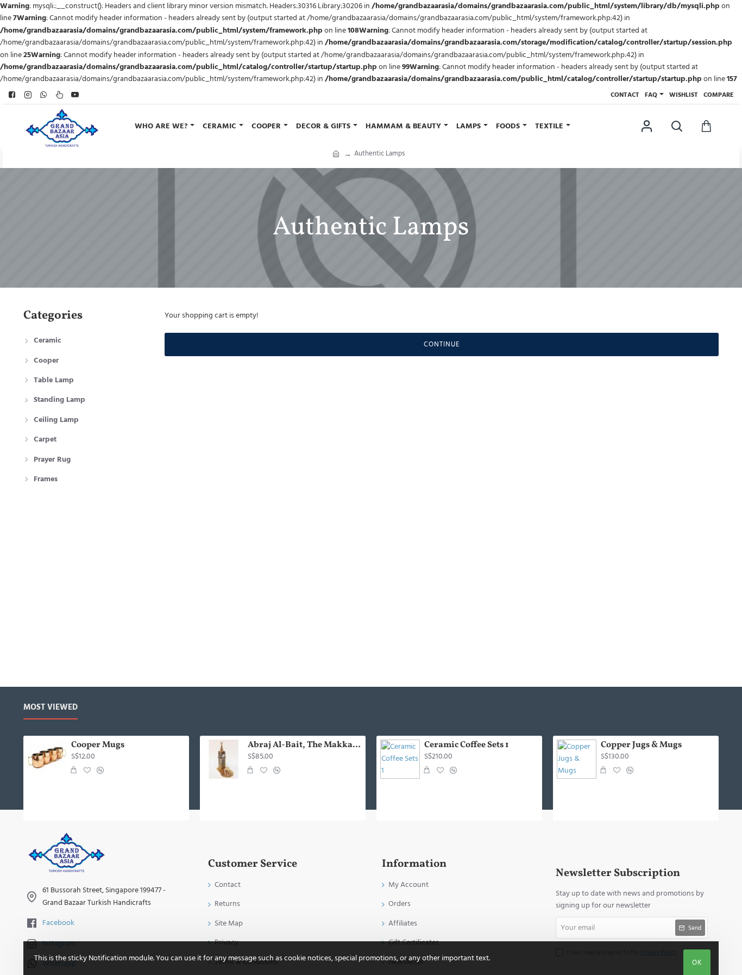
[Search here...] (676, 126)
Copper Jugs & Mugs (641, 745)
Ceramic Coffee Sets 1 (466, 745)
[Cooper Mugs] (47, 759)
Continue (442, 344)
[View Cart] (706, 126)
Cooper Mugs (97, 745)
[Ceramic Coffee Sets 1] (400, 759)
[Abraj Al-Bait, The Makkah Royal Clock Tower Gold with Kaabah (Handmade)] (223, 759)
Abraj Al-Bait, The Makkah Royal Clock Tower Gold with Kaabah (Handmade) (305, 745)
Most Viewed (50, 708)
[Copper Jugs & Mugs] (576, 759)
